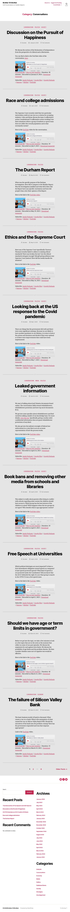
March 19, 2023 (34, 710)
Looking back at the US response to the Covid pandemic (35, 311)
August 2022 (40, 834)
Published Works (41, 885)
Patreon (19, 82)
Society (43, 27)
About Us (47, 2)
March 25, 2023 (34, 633)
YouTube (33, 82)
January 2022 (40, 857)
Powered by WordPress (26, 908)
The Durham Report (35, 169)
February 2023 (40, 815)
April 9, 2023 (34, 492)
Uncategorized (40, 895)
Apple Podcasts (28, 80)
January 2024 (40, 799)
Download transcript (47, 146)
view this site (24, 418)
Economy (40, 694)
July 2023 (39, 802)
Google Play (38, 80)
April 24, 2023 (34, 396)
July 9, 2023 (34, 106)
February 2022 (40, 854)
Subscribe (33, 71)
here (26, 58)
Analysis (38, 869)
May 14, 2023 (34, 242)
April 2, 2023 (34, 559)
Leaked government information (35, 388)
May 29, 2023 (34, 175)
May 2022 (39, 844)
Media (37, 380)
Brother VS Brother (10, 3)
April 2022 (39, 847)
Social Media (56, 5)
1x (38, 68)
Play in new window (33, 72)
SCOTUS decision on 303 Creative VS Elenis (15, 812)
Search (4, 789)
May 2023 (39, 805)
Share (38, 71)
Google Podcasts (49, 80)
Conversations (28, 27)
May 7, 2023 (34, 322)
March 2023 (40, 812)
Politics (37, 27)
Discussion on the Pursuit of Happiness (35, 35)
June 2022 (39, 841)
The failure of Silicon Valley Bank (35, 702)
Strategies (39, 892)
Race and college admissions (35, 100)
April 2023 (39, 809)
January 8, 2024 (34, 42)
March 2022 (39, 850)
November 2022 (41, 825)
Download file (20, 72)
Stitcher (25, 82)
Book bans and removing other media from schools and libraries (35, 481)
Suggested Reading (56, 2)
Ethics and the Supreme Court (35, 237)
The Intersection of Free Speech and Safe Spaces (17, 805)
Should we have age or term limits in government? (35, 625)
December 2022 (41, 821)
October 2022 (40, 828)
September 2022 (41, 831)
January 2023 (40, 818)
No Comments (46, 42)
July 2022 (39, 838)
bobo (25, 42)
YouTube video (35, 195)
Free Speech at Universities (35, 553)
